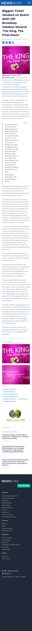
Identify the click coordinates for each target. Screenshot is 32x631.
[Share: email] (13, 42)
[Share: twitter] (6, 42)
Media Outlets (6, 549)
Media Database (7, 503)
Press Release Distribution (10, 496)
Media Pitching (6, 505)
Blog (3, 526)
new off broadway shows (9, 401)
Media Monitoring (7, 507)
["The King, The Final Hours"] (16, 73)
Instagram (5, 334)
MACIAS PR (10, 294)
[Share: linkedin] (9, 42)
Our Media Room (7, 530)
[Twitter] (5, 573)
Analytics (4, 510)
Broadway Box (7, 89)
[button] (29, 3)
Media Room (5, 512)
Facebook (20, 332)
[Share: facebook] (3, 42)
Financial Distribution (8, 498)
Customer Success (7, 514)
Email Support (6, 558)
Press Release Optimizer (9, 517)
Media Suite (5, 500)
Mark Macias (14, 186)
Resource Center (7, 537)
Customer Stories (7, 528)
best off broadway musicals (10, 396)
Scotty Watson (21, 305)
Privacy (16, 577)
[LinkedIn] (8, 573)
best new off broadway (9, 391)
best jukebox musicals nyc (10, 389)
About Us (4, 523)
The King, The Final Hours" (13, 82)
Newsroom (5, 542)
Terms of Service (7, 577)
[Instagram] (10, 573)
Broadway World (19, 89)
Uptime (23, 577)
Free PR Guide (24, 485)
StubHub (23, 87)
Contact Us (5, 556)
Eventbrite (14, 91)
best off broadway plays (9, 399)
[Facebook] (2, 573)
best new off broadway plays (10, 394)
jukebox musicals (22, 399)
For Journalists (6, 540)
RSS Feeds (5, 547)
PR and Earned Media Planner (11, 544)
